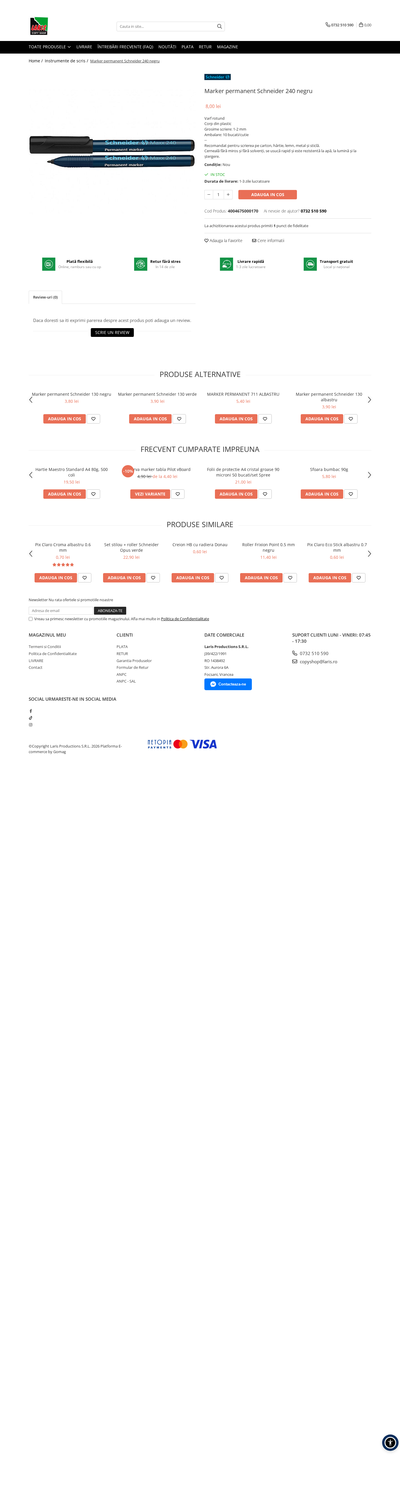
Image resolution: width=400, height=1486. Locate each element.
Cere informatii (270, 240)
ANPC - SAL (126, 681)
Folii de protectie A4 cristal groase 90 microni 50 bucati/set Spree (243, 472)
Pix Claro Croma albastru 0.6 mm (63, 547)
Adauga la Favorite (225, 240)
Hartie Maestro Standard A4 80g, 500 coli (71, 472)
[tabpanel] (112, 151)
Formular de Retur (132, 667)
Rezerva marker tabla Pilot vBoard (157, 469)
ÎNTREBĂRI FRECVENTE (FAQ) (125, 46)
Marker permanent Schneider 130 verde (157, 394)
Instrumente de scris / (67, 61)
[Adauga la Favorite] (93, 419)
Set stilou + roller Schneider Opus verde (131, 547)
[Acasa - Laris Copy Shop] (58, 26)
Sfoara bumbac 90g (329, 469)
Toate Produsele (48, 46)
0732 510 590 (314, 653)
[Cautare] (219, 26)
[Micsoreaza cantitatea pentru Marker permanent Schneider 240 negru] (208, 194)
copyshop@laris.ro (318, 661)
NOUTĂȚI (167, 46)
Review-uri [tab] (45, 297)
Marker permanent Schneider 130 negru (71, 394)
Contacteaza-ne (232, 684)
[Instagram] (31, 724)
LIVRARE (84, 46)
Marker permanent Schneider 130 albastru (329, 396)
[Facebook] (31, 711)
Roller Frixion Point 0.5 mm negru (268, 547)
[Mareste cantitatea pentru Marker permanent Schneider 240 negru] (228, 194)
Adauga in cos (267, 194)
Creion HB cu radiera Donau (200, 544)
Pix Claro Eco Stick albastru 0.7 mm (337, 547)
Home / (36, 61)
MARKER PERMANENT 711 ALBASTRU (243, 394)
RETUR (205, 46)
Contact (35, 667)
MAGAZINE (227, 46)
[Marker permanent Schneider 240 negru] (112, 151)
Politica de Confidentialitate (185, 618)
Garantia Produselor (134, 660)
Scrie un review (112, 332)
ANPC (122, 674)
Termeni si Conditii (45, 646)
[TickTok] (31, 717)
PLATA (188, 46)
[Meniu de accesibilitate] (390, 1442)
